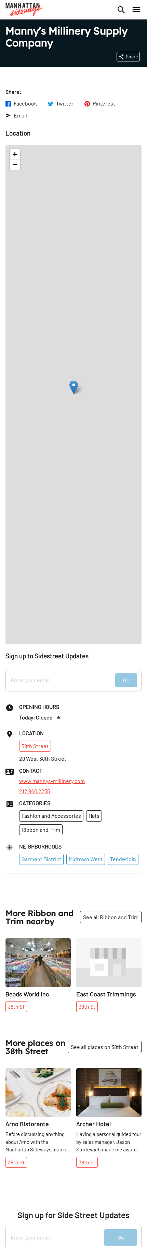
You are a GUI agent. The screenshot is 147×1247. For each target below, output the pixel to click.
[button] (73, 387)
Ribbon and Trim (41, 829)
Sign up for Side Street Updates (73, 1215)
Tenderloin (123, 859)
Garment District (41, 859)
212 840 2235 (34, 791)
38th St (16, 1006)
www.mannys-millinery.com (52, 781)
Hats (94, 815)
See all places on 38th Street (104, 1046)
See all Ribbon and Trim (110, 917)
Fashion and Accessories (51, 815)
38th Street (35, 746)
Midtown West (86, 859)
